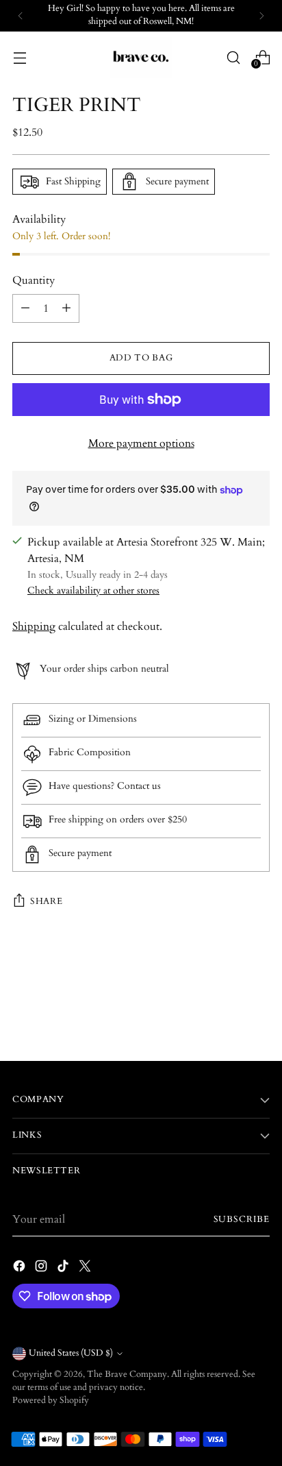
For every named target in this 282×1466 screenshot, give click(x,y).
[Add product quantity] (66, 308)
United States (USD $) (71, 1353)
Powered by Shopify (50, 1400)
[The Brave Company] (141, 57)
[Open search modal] (233, 57)
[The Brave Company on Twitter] (86, 1268)
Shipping (33, 626)
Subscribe (242, 1219)
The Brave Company (127, 1374)
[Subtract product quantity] (25, 308)
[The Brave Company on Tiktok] (64, 1268)
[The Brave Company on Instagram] (42, 1268)
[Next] (261, 16)
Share (46, 901)
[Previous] (20, 16)
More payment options (141, 443)
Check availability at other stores (93, 590)
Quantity (33, 280)
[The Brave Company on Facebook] (20, 1268)
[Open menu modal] (19, 57)
